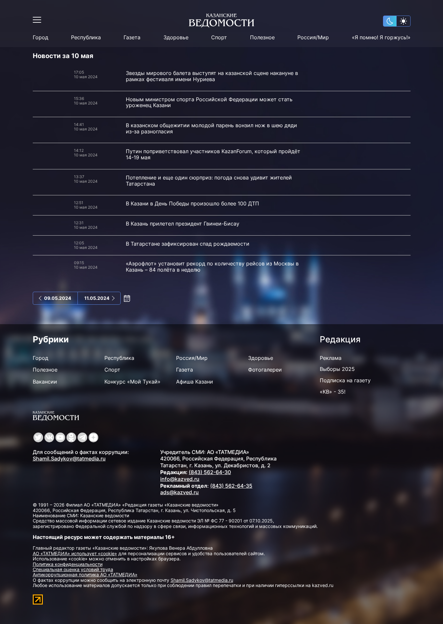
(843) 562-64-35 (231, 486)
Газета (132, 37)
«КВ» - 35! (332, 391)
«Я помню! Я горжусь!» (381, 37)
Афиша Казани (194, 381)
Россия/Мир (313, 37)
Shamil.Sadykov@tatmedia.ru (69, 458)
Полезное (262, 37)
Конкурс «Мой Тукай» (132, 381)
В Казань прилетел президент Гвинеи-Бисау (182, 223)
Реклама (330, 358)
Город (40, 37)
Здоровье (175, 37)
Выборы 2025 (337, 369)
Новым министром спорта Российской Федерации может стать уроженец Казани (209, 102)
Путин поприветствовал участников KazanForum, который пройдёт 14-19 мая (213, 154)
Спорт (219, 37)
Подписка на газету (345, 380)
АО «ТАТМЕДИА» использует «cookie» (75, 553)
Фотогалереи (265, 369)
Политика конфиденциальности (67, 564)
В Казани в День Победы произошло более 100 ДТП (192, 203)
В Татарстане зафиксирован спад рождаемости (187, 243)
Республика (86, 37)
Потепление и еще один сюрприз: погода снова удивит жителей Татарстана (209, 180)
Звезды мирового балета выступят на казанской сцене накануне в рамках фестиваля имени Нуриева (212, 76)
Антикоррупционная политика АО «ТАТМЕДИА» (85, 574)
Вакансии (45, 381)
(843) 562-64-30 (210, 472)
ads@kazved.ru (179, 492)
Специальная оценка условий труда (73, 569)
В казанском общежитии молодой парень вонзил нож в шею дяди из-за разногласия (211, 128)
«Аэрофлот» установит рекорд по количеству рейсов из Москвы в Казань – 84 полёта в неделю (212, 266)
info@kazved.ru (179, 479)
